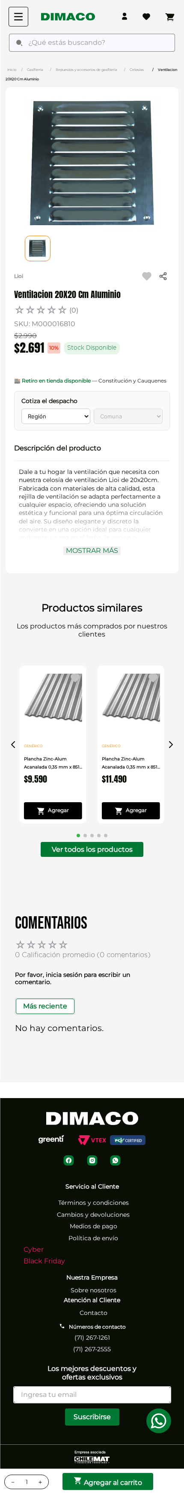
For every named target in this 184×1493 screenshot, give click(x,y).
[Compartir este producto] (163, 276)
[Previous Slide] (13, 744)
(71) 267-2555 (92, 1349)
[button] (92, 448)
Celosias (137, 69)
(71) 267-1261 (92, 1337)
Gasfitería (35, 69)
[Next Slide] (171, 744)
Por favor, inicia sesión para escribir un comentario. (72, 978)
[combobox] (92, 43)
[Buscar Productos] (19, 42)
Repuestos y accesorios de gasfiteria (86, 69)
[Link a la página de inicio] (12, 69)
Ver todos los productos (92, 849)
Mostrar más (92, 550)
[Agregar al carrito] (53, 810)
